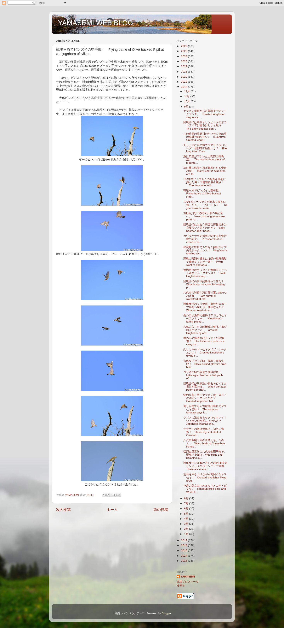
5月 (186, 513)
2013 (184, 560)
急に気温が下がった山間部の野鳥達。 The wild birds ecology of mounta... (204, 159)
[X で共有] (111, 495)
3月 (186, 523)
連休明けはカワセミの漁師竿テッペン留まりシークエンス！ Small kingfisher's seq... (205, 273)
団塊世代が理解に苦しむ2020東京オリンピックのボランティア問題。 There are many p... (206, 466)
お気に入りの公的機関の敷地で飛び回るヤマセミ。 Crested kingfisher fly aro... (205, 330)
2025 (184, 51)
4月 (186, 518)
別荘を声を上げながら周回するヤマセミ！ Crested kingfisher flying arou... (205, 477)
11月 (187, 96)
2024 (184, 56)
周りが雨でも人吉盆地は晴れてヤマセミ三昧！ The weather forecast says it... (205, 409)
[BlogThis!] (108, 495)
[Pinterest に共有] (119, 495)
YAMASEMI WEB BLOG (95, 23)
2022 (184, 66)
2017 (184, 540)
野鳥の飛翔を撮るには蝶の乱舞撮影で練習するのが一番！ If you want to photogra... (205, 261)
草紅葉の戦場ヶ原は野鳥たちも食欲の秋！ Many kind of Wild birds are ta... (205, 170)
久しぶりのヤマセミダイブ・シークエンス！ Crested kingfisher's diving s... (205, 352)
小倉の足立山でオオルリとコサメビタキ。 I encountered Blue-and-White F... (205, 488)
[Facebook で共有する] (115, 495)
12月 (187, 91)
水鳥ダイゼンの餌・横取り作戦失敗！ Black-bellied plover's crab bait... (204, 364)
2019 (184, 81)
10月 (187, 101)
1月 (186, 534)
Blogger (166, 613)
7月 (186, 503)
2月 (186, 528)
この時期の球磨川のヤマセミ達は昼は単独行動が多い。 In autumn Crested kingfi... (205, 136)
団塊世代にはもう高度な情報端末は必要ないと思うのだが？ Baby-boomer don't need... (205, 227)
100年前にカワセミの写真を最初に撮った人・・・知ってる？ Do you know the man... (205, 205)
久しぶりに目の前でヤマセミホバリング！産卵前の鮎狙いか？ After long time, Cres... (205, 148)
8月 (186, 498)
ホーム (112, 510)
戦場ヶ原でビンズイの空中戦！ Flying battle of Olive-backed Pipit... (203, 193)
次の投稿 (63, 510)
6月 (186, 508)
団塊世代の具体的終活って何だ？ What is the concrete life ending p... (205, 284)
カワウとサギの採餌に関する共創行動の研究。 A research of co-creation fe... (205, 239)
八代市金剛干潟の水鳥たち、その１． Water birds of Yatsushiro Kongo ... (204, 443)
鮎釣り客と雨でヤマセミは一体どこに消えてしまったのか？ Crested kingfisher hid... (205, 398)
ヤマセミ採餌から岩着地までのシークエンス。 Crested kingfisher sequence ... (205, 114)
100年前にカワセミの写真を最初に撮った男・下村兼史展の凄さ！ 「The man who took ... (205, 182)
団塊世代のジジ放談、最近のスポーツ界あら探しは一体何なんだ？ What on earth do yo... (205, 307)
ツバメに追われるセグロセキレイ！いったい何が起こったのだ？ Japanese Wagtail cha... (205, 420)
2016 (184, 545)
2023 (184, 61)
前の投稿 (160, 510)
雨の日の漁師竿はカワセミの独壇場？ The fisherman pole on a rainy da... (203, 341)
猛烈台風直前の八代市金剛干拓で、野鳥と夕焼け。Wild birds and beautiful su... (205, 454)
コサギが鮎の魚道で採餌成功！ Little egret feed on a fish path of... (203, 375)
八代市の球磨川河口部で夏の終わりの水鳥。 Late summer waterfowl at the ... (205, 295)
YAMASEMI (188, 576)
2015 (184, 550)
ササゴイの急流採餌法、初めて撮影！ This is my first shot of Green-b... (203, 432)
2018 (184, 87)
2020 (184, 76)
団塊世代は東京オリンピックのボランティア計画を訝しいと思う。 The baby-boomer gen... (205, 125)
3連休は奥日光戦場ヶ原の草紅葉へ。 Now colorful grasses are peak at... (204, 216)
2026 (184, 46)
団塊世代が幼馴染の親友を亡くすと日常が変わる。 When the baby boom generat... (205, 386)
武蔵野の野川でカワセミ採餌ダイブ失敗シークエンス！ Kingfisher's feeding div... (205, 250)
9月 (186, 106)
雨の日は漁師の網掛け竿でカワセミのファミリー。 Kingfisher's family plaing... (205, 318)
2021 (184, 71)
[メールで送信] (104, 495)
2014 (184, 555)
